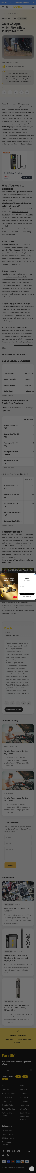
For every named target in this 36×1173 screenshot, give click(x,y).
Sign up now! (27, 593)
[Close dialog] (35, 574)
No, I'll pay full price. (27, 596)
